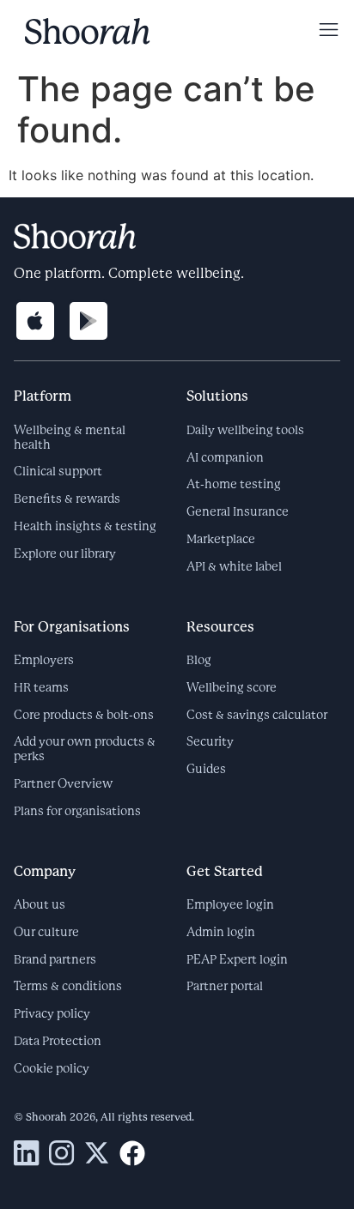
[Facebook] (132, 1153)
